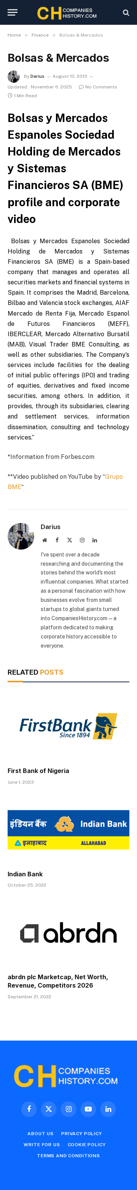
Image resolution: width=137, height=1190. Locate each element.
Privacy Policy (81, 1133)
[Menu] (13, 12)
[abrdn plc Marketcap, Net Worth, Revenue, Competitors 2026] (68, 932)
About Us (40, 1133)
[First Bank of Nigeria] (68, 726)
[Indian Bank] (68, 829)
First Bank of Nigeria (38, 771)
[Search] (125, 12)
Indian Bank (25, 874)
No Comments (101, 87)
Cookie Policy (87, 1144)
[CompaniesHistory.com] (68, 12)
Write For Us (42, 1144)
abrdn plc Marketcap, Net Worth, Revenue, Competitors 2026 (58, 981)
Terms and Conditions (68, 1155)
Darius (37, 76)
